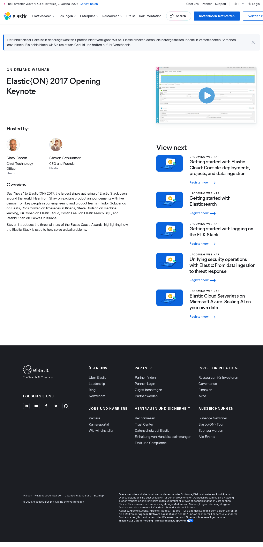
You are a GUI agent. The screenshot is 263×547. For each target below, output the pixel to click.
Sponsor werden (210, 430)
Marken (27, 495)
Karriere (94, 418)
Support (220, 3)
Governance (207, 384)
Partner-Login (145, 384)
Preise (131, 16)
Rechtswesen (145, 418)
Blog (92, 390)
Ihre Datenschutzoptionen (171, 520)
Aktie (202, 396)
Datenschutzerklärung (78, 495)
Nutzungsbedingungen (48, 495)
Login (256, 4)
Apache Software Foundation (156, 514)
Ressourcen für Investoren (218, 377)
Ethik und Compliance (151, 443)
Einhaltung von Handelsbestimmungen (163, 437)
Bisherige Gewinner (212, 418)
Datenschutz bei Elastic (152, 430)
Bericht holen (89, 4)
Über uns (192, 3)
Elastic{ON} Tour (211, 424)
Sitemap (99, 495)
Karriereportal (99, 424)
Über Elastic (97, 377)
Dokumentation (150, 16)
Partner (207, 3)
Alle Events (206, 437)
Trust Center (144, 424)
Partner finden (145, 377)
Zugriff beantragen (148, 390)
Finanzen (205, 390)
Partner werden (146, 396)
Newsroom (97, 396)
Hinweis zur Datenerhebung (136, 520)
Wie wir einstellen (101, 430)
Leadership (97, 384)
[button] (253, 42)
